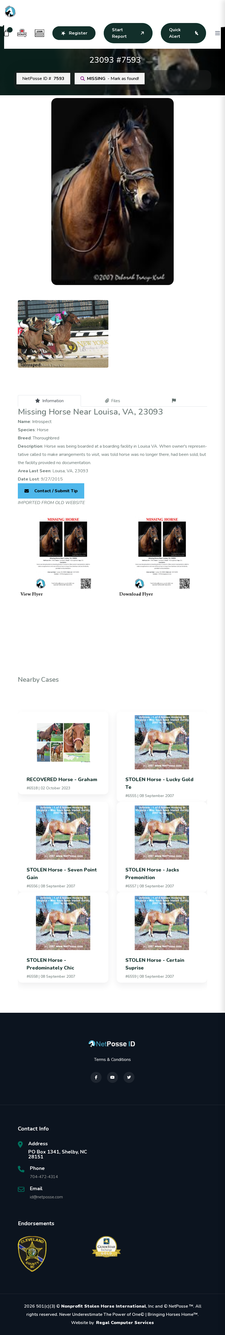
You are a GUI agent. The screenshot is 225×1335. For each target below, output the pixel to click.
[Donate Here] (22, 33)
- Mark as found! (113, 79)
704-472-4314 (44, 1176)
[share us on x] (128, 1077)
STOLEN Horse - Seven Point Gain (62, 874)
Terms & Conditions (112, 1060)
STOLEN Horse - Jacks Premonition (152, 874)
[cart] (6, 33)
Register (78, 33)
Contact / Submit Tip (56, 491)
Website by (112, 1323)
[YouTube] (112, 1077)
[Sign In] (39, 33)
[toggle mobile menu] (217, 33)
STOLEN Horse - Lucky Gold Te (159, 783)
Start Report (119, 33)
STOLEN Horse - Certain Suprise (154, 964)
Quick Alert (175, 33)
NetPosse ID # (43, 79)
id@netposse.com (46, 1197)
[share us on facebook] (96, 1077)
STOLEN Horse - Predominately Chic (50, 964)
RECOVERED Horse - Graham (62, 779)
